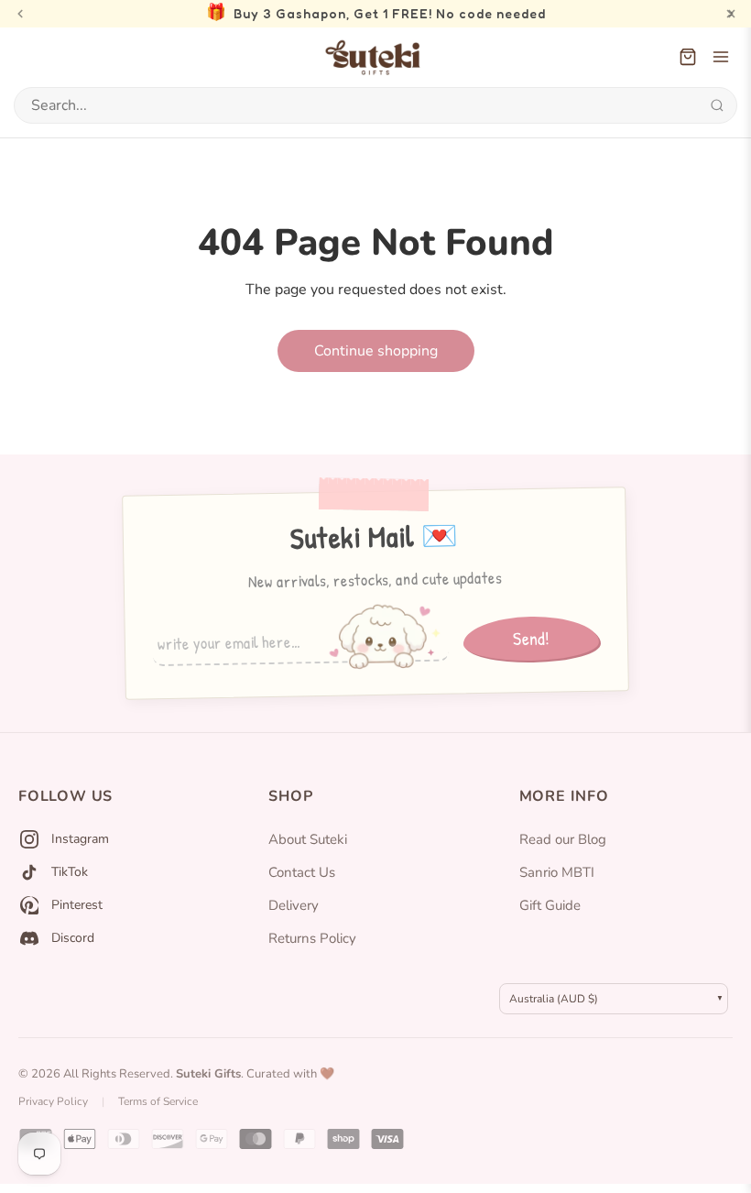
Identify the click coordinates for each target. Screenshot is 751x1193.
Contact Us (301, 872)
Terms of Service (158, 1101)
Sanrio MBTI (556, 872)
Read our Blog (562, 839)
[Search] (716, 105)
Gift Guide (550, 905)
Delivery (293, 905)
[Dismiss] (731, 13)
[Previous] (20, 13)
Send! (531, 638)
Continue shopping (376, 351)
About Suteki (307, 839)
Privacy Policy (53, 1101)
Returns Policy (312, 938)
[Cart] (687, 57)
